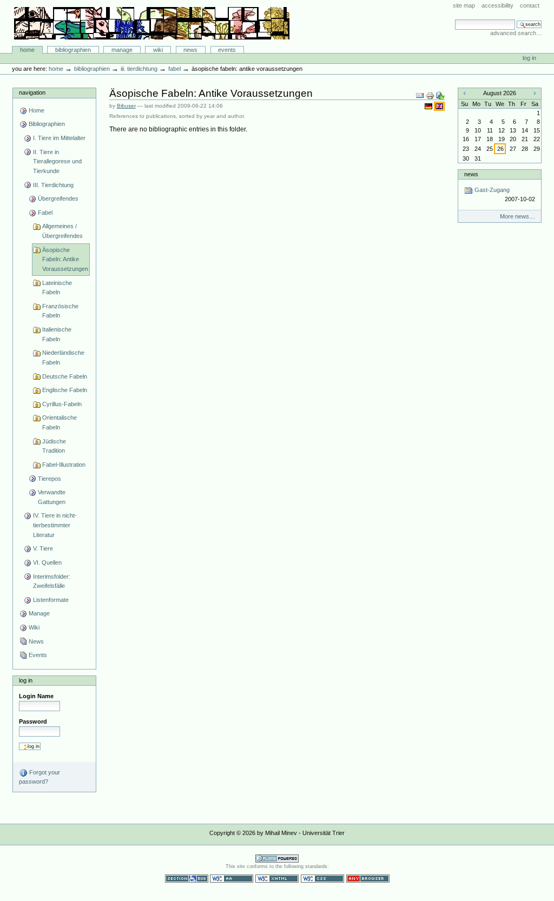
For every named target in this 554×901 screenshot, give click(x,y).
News (190, 50)
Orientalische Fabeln (59, 422)
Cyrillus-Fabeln (62, 404)
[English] (439, 106)
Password (33, 721)
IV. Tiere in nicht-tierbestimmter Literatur (55, 525)
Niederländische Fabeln (63, 357)
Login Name (36, 696)
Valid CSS (322, 879)
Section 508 (186, 879)
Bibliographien (73, 50)
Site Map (464, 5)
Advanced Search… (516, 33)
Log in (529, 58)
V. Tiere (43, 548)
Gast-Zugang (504, 194)
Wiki (158, 50)
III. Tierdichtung (139, 68)
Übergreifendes (58, 198)
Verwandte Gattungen (51, 497)
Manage (122, 50)
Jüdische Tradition (54, 446)
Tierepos (49, 478)
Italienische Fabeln (56, 334)
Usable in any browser (368, 879)
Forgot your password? (39, 777)
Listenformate (51, 600)
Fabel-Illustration (63, 464)
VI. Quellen (47, 562)
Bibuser (126, 106)
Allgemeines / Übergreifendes (62, 231)
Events (227, 50)
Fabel (174, 68)
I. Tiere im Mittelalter (59, 138)
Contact (529, 5)
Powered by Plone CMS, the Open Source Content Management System (277, 858)
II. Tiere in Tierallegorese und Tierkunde (57, 161)
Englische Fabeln (64, 390)
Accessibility (497, 5)
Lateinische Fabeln (57, 288)
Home (27, 50)
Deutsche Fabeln (64, 376)
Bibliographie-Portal (151, 23)
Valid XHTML (277, 879)
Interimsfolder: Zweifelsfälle (51, 581)
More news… (517, 216)
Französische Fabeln (60, 311)
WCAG (231, 879)
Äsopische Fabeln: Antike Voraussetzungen (65, 259)
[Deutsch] (429, 106)
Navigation (32, 92)
